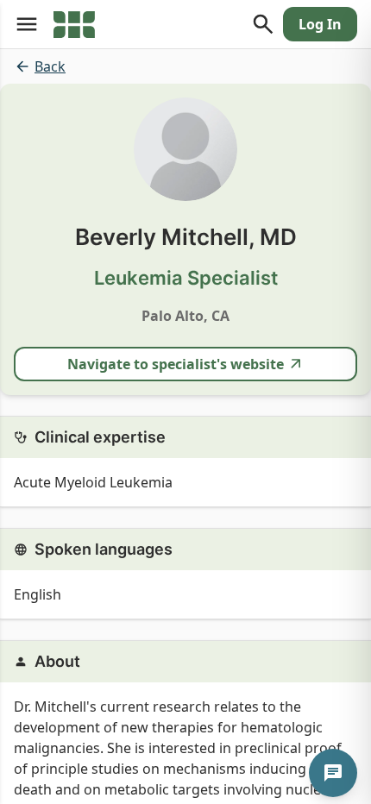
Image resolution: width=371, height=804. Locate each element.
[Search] (263, 24)
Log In (320, 24)
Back (50, 66)
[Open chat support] (333, 773)
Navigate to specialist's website (175, 364)
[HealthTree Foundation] (74, 24)
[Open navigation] (27, 24)
